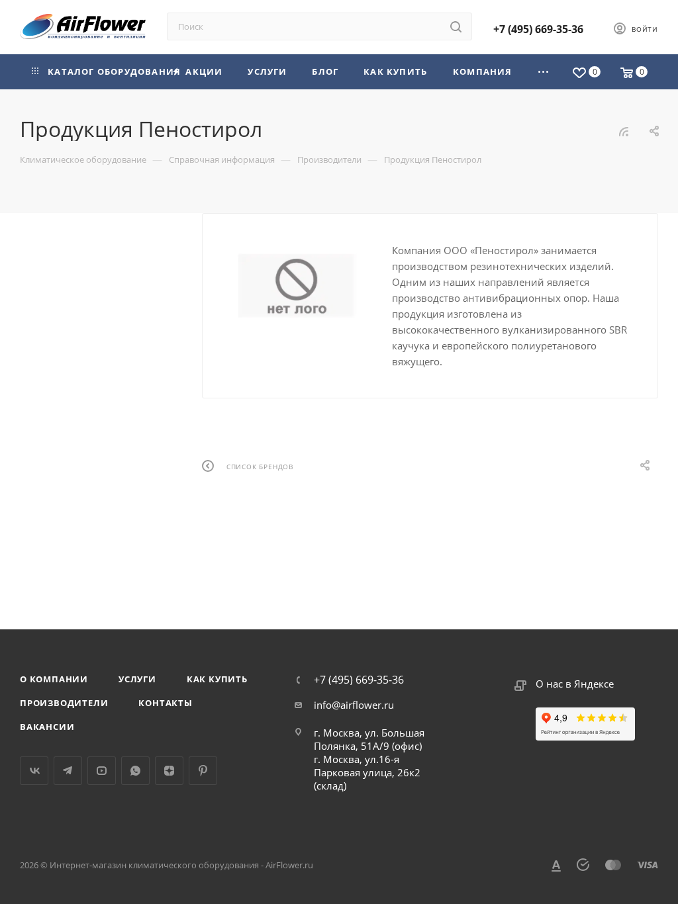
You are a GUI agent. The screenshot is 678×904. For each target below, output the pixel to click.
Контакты (165, 703)
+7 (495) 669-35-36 (538, 29)
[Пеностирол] (297, 286)
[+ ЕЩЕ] (544, 71)
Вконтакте (34, 770)
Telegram (68, 770)
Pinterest (203, 770)
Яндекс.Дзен (169, 770)
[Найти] (456, 26)
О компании (54, 679)
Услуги (137, 679)
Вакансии (47, 727)
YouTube (101, 770)
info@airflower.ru (354, 704)
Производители (64, 703)
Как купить (217, 679)
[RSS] (623, 131)
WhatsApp (135, 770)
